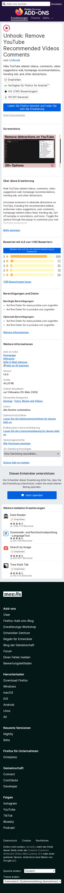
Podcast (9, 827)
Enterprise (10, 757)
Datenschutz (10, 840)
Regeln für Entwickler (17, 639)
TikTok (8, 815)
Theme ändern (11, 876)
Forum (7, 651)
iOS (5, 698)
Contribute (10, 780)
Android (8, 704)
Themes (35, 18)
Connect (9, 774)
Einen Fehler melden (16, 657)
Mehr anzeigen (11, 230)
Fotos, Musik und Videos (28, 401)
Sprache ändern (12, 871)
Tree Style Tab (19, 564)
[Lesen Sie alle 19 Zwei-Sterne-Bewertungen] (32, 270)
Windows (9, 686)
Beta (6, 740)
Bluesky (8, 821)
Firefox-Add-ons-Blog (18, 620)
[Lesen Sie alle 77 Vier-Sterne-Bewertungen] (32, 261)
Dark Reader (18, 515)
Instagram (10, 803)
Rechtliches (42, 840)
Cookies (26, 840)
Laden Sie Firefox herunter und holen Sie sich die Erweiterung (32, 107)
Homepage (9, 355)
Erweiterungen (19, 18)
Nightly (8, 734)
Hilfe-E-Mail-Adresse (15, 362)
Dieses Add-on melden (16, 462)
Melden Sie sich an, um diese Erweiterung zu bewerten (32, 250)
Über (6, 614)
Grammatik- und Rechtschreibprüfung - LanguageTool (33, 534)
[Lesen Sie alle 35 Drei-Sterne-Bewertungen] (32, 265)
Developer (10, 786)
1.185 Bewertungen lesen (17, 281)
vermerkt (30, 846)
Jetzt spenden (34, 495)
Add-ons (9, 608)
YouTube (9, 809)
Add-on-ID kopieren (17, 365)
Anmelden (56, 4)
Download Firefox (15, 680)
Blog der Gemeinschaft (18, 645)
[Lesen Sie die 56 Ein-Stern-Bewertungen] (32, 274)
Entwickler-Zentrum (16, 633)
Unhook (14, 60)
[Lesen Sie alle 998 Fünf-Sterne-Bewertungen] (32, 256)
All (5, 717)
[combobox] (26, 4)
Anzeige (7, 401)
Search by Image (20, 547)
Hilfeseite (8, 358)
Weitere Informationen (16, 332)
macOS (8, 692)
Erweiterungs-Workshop (19, 627)
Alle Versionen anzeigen (17, 443)
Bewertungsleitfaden (17, 663)
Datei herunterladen (14, 115)
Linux (7, 710)
